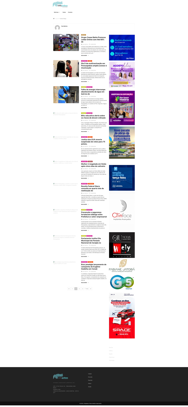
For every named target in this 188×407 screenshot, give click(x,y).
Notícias (56, 12)
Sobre (64, 12)
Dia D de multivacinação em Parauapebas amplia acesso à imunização (94, 65)
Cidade (83, 87)
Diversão (90, 377)
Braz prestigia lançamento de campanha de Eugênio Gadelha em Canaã (93, 266)
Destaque (84, 61)
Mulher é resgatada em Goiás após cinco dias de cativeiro (93, 165)
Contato (70, 12)
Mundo (90, 137)
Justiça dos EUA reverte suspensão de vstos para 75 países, (93, 141)
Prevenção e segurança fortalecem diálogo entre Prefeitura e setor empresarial (94, 214)
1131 (87, 288)
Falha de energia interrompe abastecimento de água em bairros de (93, 91)
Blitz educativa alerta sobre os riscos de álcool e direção (93, 117)
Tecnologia (111, 360)
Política (90, 262)
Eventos (111, 347)
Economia (90, 183)
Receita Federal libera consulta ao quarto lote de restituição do (92, 188)
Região (83, 34)
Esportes (90, 380)
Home (56, 18)
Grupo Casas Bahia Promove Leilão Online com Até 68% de (93, 39)
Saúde (89, 61)
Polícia (90, 161)
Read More (84, 55)
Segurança (111, 357)
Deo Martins (85, 44)
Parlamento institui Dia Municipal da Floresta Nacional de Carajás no (91, 240)
